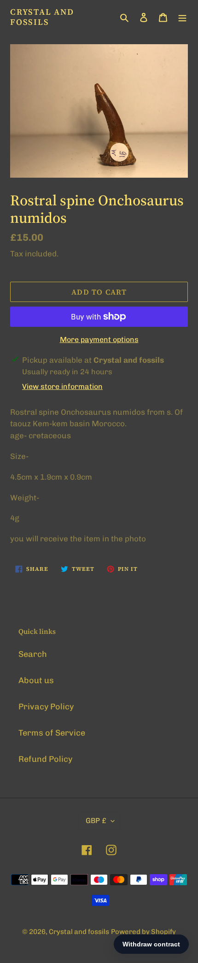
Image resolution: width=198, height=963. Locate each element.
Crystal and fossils (42, 17)
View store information (62, 386)
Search (32, 654)
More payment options (99, 339)
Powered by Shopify (143, 932)
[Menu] (182, 17)
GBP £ (96, 820)
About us (36, 680)
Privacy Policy (46, 707)
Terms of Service (51, 733)
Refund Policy (45, 759)
